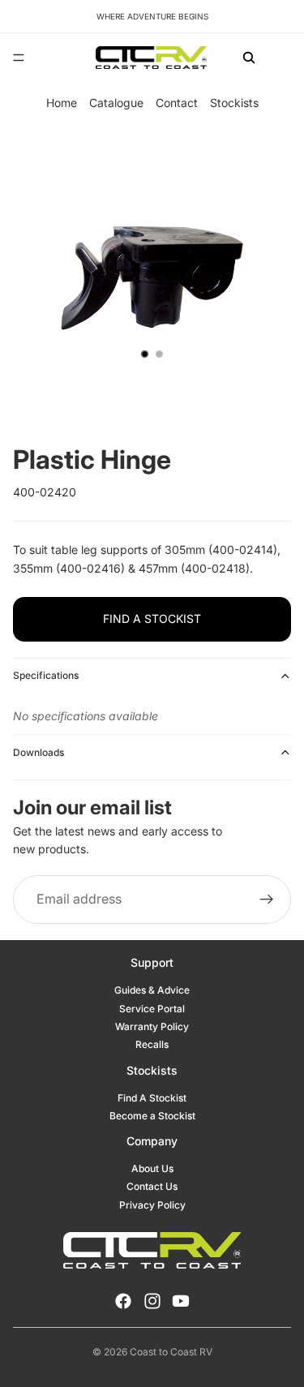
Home (61, 103)
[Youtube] (181, 1301)
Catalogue (116, 103)
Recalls (152, 1044)
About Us (152, 1168)
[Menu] (18, 57)
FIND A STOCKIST (152, 618)
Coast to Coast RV (171, 1352)
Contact (177, 103)
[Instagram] (152, 1301)
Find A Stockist (152, 1098)
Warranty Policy (152, 1026)
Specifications (46, 675)
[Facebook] (123, 1301)
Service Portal (152, 1009)
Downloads (38, 752)
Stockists (234, 103)
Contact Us (152, 1186)
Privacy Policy (152, 1205)
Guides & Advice (152, 990)
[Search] (249, 57)
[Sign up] (267, 899)
